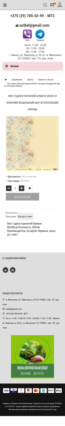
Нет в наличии (22, 197)
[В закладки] (29, 188)
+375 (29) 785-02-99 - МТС (32, 15)
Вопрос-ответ (25, 216)
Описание (11, 216)
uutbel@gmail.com (34, 25)
